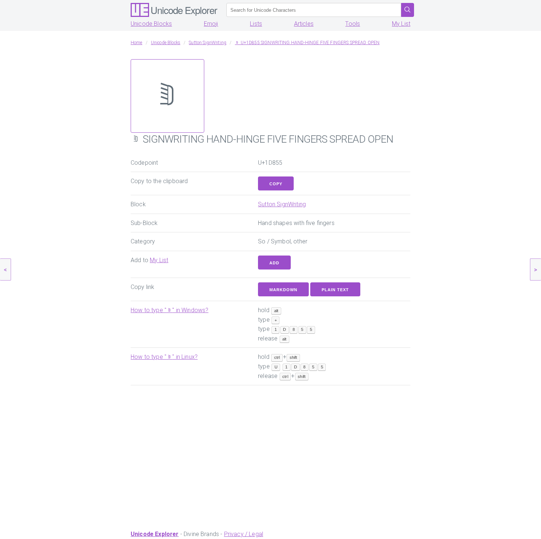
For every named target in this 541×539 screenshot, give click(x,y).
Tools (352, 23)
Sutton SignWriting (282, 204)
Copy (275, 184)
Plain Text (335, 290)
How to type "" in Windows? (169, 310)
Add (274, 263)
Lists (256, 23)
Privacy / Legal (243, 534)
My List (401, 23)
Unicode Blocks (151, 23)
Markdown (283, 290)
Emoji (211, 23)
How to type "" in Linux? (164, 356)
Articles (304, 23)
